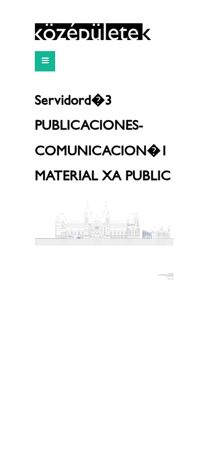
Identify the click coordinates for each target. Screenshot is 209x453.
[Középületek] (93, 31)
